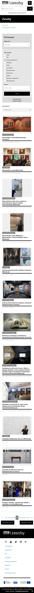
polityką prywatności (22, 591)
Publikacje (9, 62)
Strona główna (6, 27)
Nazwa (6, 84)
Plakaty (8, 75)
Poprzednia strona (7, 522)
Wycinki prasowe (10, 70)
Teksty (8, 65)
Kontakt (7, 569)
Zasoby (13, 27)
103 (9, 518)
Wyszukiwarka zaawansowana (17, 13)
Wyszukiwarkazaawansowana (17, 100)
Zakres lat (7, 41)
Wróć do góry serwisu (11, 573)
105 (14, 518)
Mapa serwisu (8, 550)
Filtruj (17, 93)
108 (22, 518)
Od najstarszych (7, 110)
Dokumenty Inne (10, 81)
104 (12, 518)
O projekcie (8, 557)
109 (25, 518)
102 (6, 518)
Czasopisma (9, 68)
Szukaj (30, 8)
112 (32, 518)
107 (20, 518)
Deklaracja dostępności (11, 561)
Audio (7, 55)
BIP (6, 554)
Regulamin (7, 565)
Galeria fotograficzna (11, 60)
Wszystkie (7, 44)
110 (28, 518)
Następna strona (26, 522)
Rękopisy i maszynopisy (12, 78)
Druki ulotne (9, 73)
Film (7, 57)
